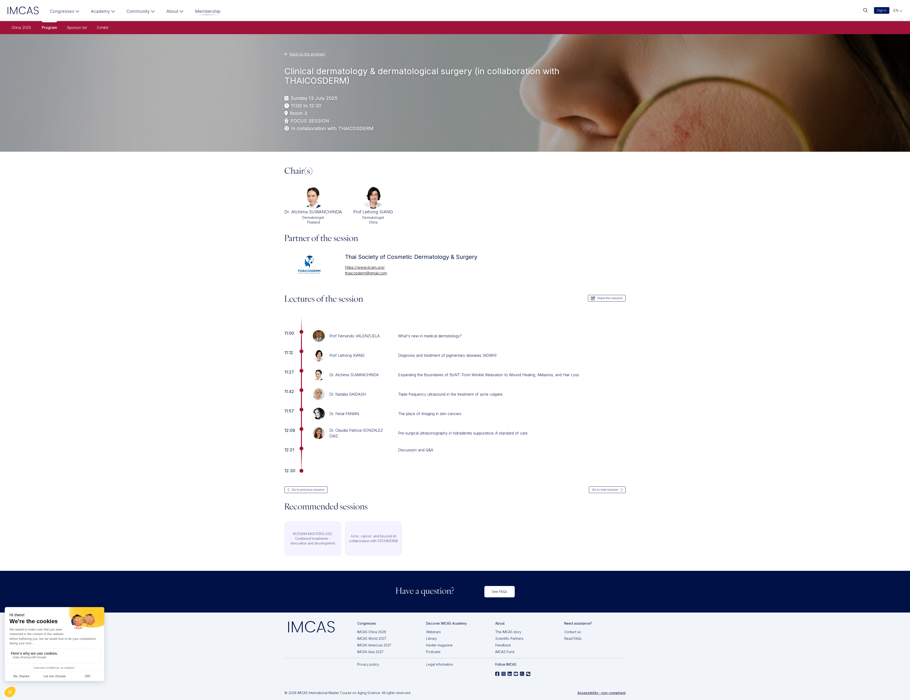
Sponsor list (77, 27)
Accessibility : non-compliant (602, 693)
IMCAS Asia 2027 (370, 652)
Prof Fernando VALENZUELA (354, 336)
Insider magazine (439, 645)
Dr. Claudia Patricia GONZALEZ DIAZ (356, 433)
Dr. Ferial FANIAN (344, 413)
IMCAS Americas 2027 (374, 645)
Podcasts (433, 652)
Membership (207, 11)
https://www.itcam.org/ (365, 267)
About (172, 11)
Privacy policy (368, 664)
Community (138, 11)
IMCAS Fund (504, 652)
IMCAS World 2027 (371, 638)
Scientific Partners (509, 638)
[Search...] (865, 10)
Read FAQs (573, 638)
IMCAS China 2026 (371, 632)
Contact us (572, 632)
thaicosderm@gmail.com (366, 273)
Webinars (433, 632)
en (896, 10)
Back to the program (307, 54)
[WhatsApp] (522, 674)
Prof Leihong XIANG (346, 355)
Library (431, 638)
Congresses (62, 11)
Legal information (439, 664)
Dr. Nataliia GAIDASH (347, 394)
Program (49, 27)
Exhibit (102, 27)
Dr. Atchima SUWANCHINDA (354, 374)
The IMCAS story (508, 632)
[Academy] (103, 12)
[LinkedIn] (510, 674)
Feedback (503, 645)
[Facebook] (497, 674)
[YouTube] (516, 674)
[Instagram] (503, 674)
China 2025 (21, 27)
